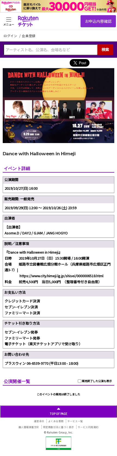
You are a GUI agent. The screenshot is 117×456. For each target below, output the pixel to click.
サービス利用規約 (88, 427)
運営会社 (39, 421)
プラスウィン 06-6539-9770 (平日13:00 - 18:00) (41, 363)
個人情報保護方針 (29, 427)
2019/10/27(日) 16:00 (21, 188)
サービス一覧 (75, 421)
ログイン (11, 35)
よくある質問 (56, 421)
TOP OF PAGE (58, 414)
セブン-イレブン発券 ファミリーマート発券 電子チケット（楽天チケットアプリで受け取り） (43, 337)
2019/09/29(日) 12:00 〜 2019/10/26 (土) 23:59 (40, 207)
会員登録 (29, 36)
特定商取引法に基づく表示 (58, 427)
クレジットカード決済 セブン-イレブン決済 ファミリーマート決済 (22, 306)
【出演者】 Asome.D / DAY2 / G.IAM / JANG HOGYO (36, 229)
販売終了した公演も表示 (96, 381)
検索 (105, 49)
